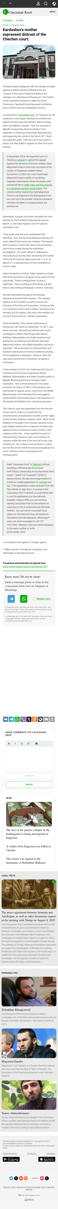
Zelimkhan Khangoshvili (16, 1009)
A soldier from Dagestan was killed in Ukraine (28, 848)
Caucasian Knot (26, 115)
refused (21, 160)
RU (4, 3)
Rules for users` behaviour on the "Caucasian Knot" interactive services (29, 1188)
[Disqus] (29, 675)
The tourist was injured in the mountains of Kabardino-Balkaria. (26, 860)
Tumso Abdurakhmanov (15, 1113)
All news (19, 20)
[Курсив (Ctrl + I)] (15, 743)
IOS (8, 485)
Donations (51, 1153)
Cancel (29, 784)
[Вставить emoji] (36, 743)
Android (43, 482)
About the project (10, 1153)
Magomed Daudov (12, 1061)
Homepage (7, 20)
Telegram (37, 464)
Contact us (31, 1153)
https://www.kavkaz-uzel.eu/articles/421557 (25, 566)
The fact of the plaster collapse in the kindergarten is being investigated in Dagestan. (28, 834)
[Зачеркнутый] (28, 743)
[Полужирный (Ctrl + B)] (9, 743)
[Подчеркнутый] (22, 743)
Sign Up (29, 776)
